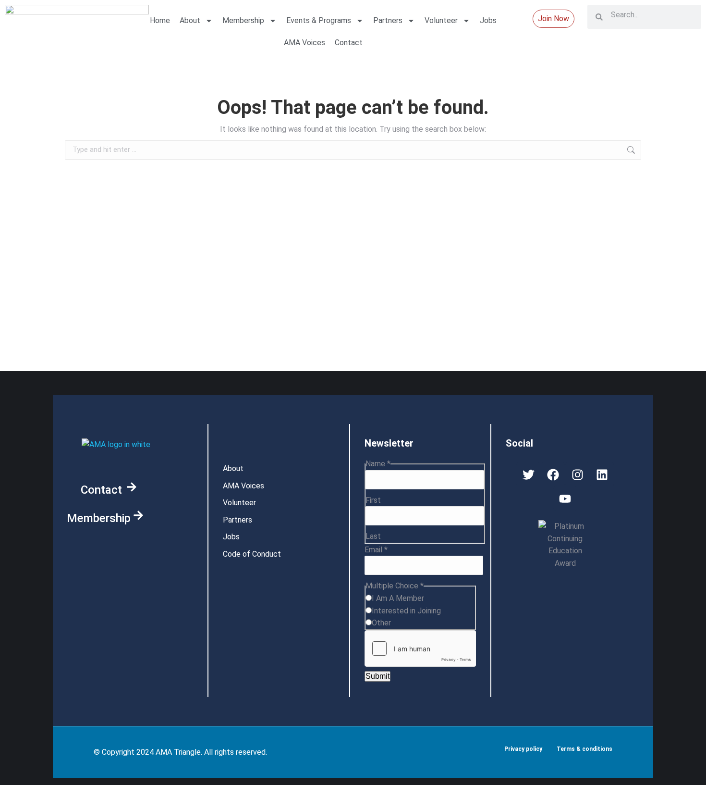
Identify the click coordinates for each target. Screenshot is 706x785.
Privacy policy (523, 749)
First (373, 500)
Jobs (488, 20)
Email (376, 549)
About (190, 20)
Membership (243, 20)
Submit (377, 676)
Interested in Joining (406, 610)
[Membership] (138, 515)
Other (381, 622)
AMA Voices (304, 42)
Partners (387, 20)
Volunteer (441, 20)
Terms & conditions (584, 749)
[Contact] (131, 487)
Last (373, 536)
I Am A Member (398, 598)
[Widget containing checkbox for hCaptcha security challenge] (420, 648)
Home (160, 20)
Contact (349, 42)
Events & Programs (318, 20)
